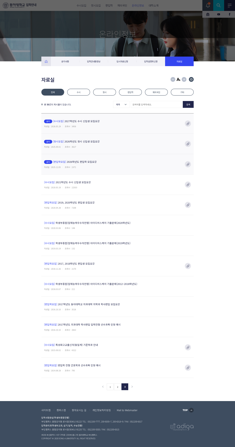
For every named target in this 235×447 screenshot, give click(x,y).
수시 (79, 92)
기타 (182, 92)
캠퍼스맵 (61, 410)
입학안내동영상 (93, 61)
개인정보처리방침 (101, 410)
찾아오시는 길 (79, 410)
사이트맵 (46, 410)
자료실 (179, 61)
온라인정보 (46, 61)
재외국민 (156, 92)
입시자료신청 (122, 61)
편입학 (130, 92)
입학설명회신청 (150, 61)
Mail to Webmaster (127, 410)
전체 (53, 92)
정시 (104, 92)
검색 (188, 104)
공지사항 (65, 61)
